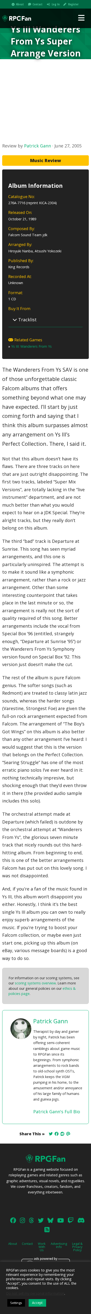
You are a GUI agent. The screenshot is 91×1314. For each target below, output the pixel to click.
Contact (37, 4)
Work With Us (42, 1246)
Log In (56, 4)
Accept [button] (37, 1302)
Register (73, 4)
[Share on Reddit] (62, 1133)
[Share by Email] (68, 1133)
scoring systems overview (35, 983)
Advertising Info (59, 1245)
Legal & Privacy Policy (77, 1246)
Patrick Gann (37, 146)
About (20, 4)
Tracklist (27, 320)
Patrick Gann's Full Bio (56, 1111)
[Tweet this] (51, 1133)
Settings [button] (16, 1303)
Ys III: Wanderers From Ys (31, 346)
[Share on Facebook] (56, 1133)
